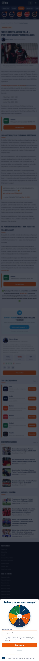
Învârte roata (19, 645)
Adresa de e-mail (7, 629)
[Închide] (36, 602)
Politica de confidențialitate (8, 654)
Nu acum (19, 650)
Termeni (18, 654)
